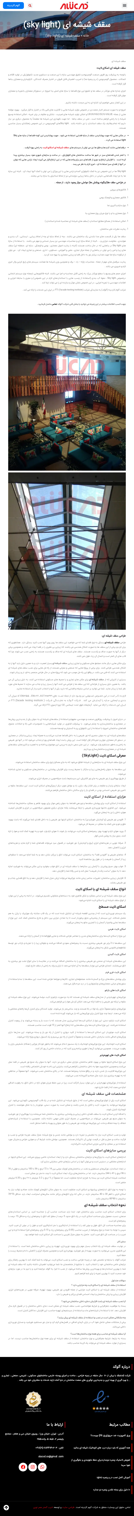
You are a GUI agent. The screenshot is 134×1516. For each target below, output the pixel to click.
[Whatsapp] (42, 1467)
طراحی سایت (68, 1507)
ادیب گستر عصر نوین (43, 1507)
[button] (124, 5)
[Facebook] (23, 1467)
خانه (86, 35)
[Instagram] (32, 1467)
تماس (54, 304)
